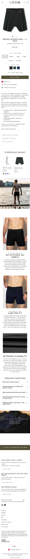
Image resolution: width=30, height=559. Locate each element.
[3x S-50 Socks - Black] (3, 173)
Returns (3, 515)
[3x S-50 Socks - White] (10, 173)
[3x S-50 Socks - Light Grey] (8, 173)
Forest (14, 67)
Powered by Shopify (15, 557)
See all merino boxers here (8, 129)
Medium (11, 56)
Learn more (6, 494)
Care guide (4, 519)
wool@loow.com (5, 541)
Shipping (3, 512)
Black (11, 67)
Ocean (18, 67)
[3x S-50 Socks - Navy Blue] (7, 173)
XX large (11, 60)
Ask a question (7, 141)
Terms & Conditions (6, 522)
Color (15, 64)
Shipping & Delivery (9, 138)
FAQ (2, 517)
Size (14, 53)
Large (17, 56)
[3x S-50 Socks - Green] (5, 173)
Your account (4, 526)
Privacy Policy (4, 524)
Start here (6, 469)
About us (3, 510)
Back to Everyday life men (16, 447)
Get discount (7, 482)
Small (4, 56)
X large (24, 56)
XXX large (18, 60)
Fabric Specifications (10, 135)
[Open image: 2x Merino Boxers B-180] (15, 193)
